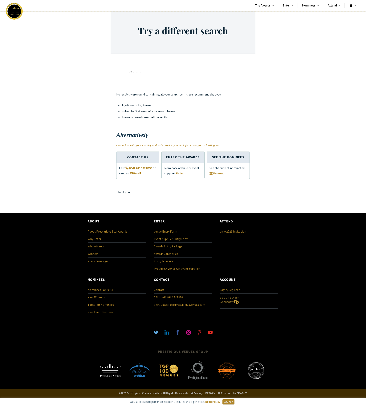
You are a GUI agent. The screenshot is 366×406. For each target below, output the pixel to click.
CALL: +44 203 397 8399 (168, 297)
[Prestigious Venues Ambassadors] (226, 380)
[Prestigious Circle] (197, 380)
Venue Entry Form (165, 231)
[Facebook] (178, 332)
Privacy (198, 393)
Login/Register (230, 290)
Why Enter (94, 239)
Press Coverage (98, 261)
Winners (93, 254)
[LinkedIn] (167, 332)
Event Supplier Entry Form (171, 239)
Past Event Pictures (100, 312)
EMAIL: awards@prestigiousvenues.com (179, 305)
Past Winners (96, 297)
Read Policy (212, 402)
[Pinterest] (199, 332)
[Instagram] (188, 332)
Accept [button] (228, 402)
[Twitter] (156, 332)
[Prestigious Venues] (110, 380)
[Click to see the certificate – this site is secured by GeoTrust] (229, 305)
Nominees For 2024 (100, 290)
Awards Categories (166, 254)
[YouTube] (210, 332)
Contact (159, 290)
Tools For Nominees (101, 305)
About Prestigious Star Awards (107, 231)
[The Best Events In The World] (139, 380)
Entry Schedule (163, 261)
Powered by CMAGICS (233, 393)
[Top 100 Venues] (168, 380)
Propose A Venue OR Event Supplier (177, 268)
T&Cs (211, 393)
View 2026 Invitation (233, 231)
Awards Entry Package (168, 246)
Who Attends (96, 246)
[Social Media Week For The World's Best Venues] (256, 380)
